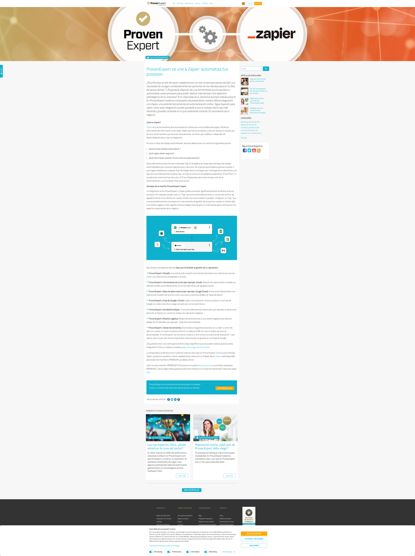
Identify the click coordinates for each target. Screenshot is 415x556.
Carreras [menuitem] (180, 525)
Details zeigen (227, 552)
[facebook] (168, 399)
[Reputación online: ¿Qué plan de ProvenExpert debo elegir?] (244, 101)
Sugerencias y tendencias (251, 133)
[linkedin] (175, 399)
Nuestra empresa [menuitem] (183, 519)
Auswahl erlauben (254, 539)
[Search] (266, 68)
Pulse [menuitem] (221, 515)
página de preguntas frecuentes (196, 347)
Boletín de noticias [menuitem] (225, 519)
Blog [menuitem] (200, 515)
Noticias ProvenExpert (159, 57)
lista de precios (205, 365)
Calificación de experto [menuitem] (227, 525)
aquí (148, 372)
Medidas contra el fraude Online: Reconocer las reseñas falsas (258, 110)
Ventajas (180, 3)
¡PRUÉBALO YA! (225, 388)
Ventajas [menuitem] (159, 522)
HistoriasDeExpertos (249, 130)
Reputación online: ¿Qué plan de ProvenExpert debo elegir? (215, 446)
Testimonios (189, 3)
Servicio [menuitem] (223, 508)
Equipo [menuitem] (180, 522)
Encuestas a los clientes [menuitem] (164, 519)
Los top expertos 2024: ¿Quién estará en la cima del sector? (167, 446)
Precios (197, 3)
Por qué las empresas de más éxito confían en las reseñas (258, 91)
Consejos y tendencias (250, 127)
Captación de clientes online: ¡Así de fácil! (258, 80)
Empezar (258, 3)
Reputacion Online (248, 124)
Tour (173, 3)
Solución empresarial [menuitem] (163, 525)
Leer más (182, 475)
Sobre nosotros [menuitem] (185, 508)
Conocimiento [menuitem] (205, 508)
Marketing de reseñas (250, 122)
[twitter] (172, 399)
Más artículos (191, 490)
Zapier (149, 127)
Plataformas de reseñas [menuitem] (206, 522)
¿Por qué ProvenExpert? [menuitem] (185, 515)
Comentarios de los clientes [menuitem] (207, 525)
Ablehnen (254, 546)
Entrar (250, 3)
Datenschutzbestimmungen (169, 546)
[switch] (169, 552)
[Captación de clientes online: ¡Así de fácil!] (244, 81)
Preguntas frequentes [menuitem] (205, 519)
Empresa (205, 3)
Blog (211, 3)
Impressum (153, 546)
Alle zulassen (254, 534)
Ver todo (244, 138)
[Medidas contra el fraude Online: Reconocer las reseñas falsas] (244, 111)
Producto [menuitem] (160, 508)
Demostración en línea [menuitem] (227, 522)
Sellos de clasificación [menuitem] (163, 515)
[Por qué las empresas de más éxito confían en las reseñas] (244, 91)
